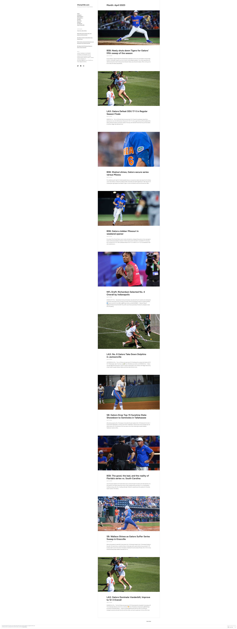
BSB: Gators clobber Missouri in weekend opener (123, 232)
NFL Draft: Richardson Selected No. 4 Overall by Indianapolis (126, 293)
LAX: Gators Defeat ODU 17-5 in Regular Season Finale (127, 112)
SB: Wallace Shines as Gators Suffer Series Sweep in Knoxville (128, 537)
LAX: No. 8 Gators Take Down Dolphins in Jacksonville (126, 355)
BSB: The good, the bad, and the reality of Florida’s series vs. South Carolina (128, 477)
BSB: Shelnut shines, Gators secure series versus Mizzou (128, 173)
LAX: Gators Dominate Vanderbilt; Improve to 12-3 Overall (128, 598)
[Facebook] (80, 66)
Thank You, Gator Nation (82, 30)
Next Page (149, 621)
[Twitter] (78, 66)
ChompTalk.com (83, 5)
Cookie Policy (24, 626)
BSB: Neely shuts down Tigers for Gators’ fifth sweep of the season (128, 52)
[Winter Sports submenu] (83, 16)
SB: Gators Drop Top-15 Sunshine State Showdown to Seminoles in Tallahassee (126, 416)
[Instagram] (83, 66)
